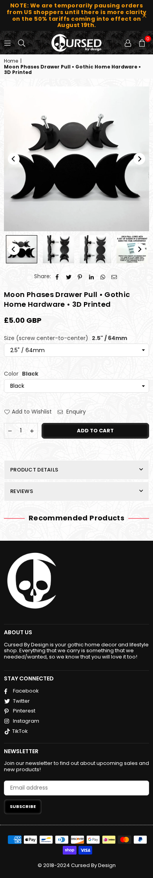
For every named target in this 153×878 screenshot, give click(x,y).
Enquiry (75, 411)
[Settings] (128, 43)
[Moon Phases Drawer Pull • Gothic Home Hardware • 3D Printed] (21, 249)
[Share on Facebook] (57, 276)
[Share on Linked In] (92, 276)
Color (21, 374)
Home (11, 61)
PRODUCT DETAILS (34, 469)
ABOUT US (18, 632)
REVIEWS (21, 491)
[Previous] (14, 159)
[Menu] (7, 43)
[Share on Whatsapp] (103, 276)
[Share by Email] (114, 276)
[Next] (139, 159)
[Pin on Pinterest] (80, 276)
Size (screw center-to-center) (65, 338)
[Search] (22, 43)
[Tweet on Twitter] (69, 276)
